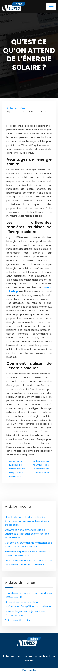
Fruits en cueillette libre (18, 620)
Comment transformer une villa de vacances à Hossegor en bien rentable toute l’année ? (27, 533)
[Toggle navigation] (51, 6)
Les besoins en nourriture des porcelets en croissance (40, 466)
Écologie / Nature (17, 108)
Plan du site (29, 670)
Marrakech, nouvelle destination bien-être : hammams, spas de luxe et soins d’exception (27, 520)
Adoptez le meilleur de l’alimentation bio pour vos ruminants (17, 468)
